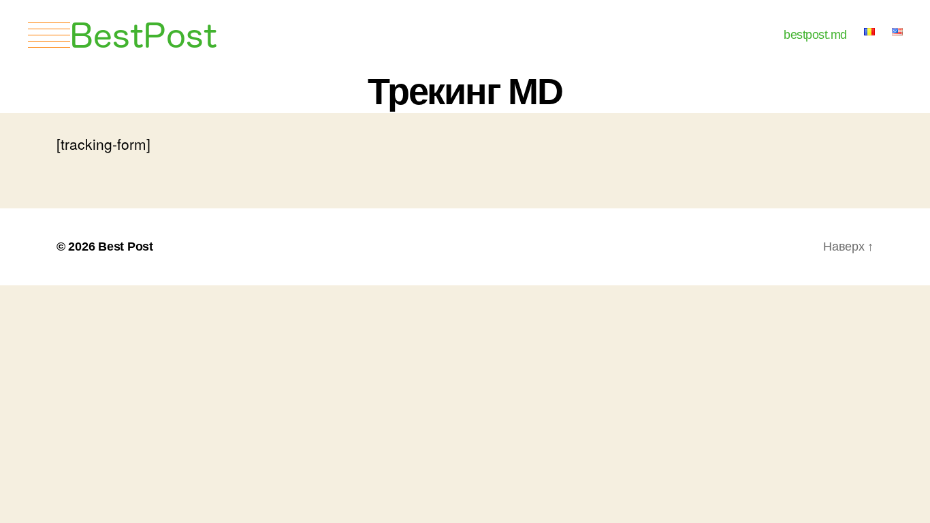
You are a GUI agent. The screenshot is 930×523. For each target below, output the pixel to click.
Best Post (125, 246)
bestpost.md (815, 35)
